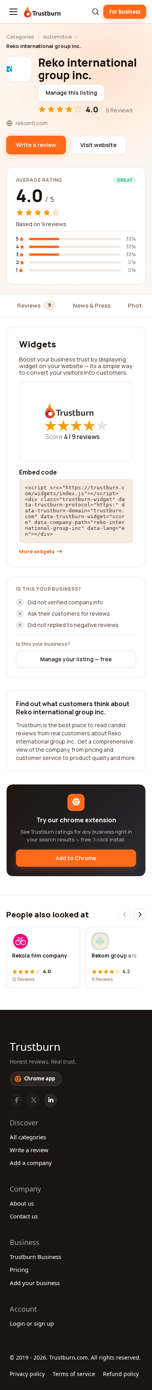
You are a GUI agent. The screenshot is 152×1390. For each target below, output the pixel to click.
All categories (28, 1137)
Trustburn (35, 1046)
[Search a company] (95, 12)
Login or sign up (32, 1323)
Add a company (31, 1163)
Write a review (29, 1150)
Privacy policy (27, 1374)
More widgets (37, 551)
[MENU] (13, 11)
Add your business (35, 1283)
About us (22, 1203)
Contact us (24, 1216)
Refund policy (121, 1374)
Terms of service (74, 1374)
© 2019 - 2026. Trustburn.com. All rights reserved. (75, 1357)
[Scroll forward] (139, 914)
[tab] (36, 305)
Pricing (19, 1269)
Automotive (57, 36)
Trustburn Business (35, 1257)
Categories (20, 36)
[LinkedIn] (50, 1100)
